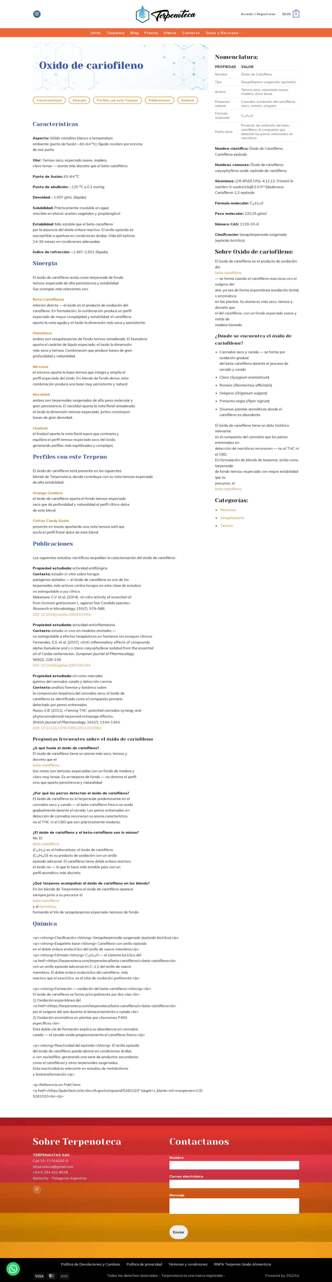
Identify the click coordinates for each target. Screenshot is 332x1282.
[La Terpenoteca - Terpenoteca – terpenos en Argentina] (166, 14)
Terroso (226, 525)
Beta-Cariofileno (48, 299)
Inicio (96, 32)
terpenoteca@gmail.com (53, 1166)
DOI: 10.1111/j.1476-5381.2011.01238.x (67, 727)
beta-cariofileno (46, 765)
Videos (170, 32)
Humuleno (42, 333)
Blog (134, 32)
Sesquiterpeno (232, 517)
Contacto (191, 32)
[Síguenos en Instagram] (37, 14)
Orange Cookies (47, 493)
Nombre (177, 1157)
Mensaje (177, 1195)
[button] (258, 14)
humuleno (48, 906)
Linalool (40, 428)
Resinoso (228, 510)
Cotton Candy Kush (50, 520)
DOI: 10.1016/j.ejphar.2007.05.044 (61, 665)
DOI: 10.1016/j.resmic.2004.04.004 (62, 614)
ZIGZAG (292, 1275)
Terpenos (116, 32)
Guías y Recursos (222, 32)
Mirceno (40, 366)
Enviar (178, 1232)
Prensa (151, 32)
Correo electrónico (187, 1176)
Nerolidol (41, 394)
